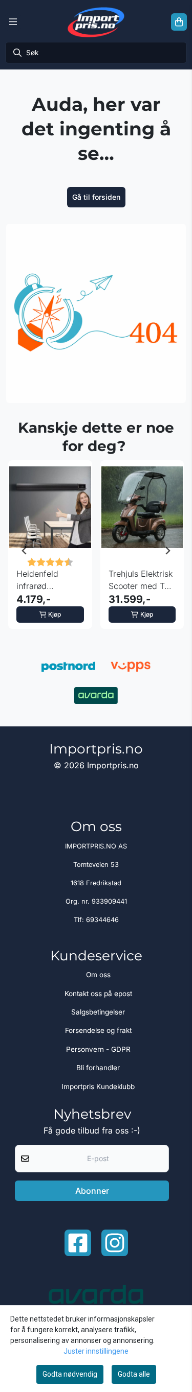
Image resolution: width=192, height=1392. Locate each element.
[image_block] (96, 313)
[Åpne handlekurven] (179, 22)
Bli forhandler (98, 1068)
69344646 (102, 920)
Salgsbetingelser (98, 1012)
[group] (50, 550)
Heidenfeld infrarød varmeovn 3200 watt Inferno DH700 (46, 580)
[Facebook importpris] (78, 1243)
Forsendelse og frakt (98, 1030)
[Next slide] (167, 550)
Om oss (98, 975)
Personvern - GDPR (98, 1049)
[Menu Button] (13, 22)
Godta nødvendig (69, 1374)
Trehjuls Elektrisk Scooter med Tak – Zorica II (141, 580)
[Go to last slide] (24, 550)
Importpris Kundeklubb (98, 1086)
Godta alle (134, 1374)
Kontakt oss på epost (98, 993)
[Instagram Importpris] (114, 1243)
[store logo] (96, 22)
